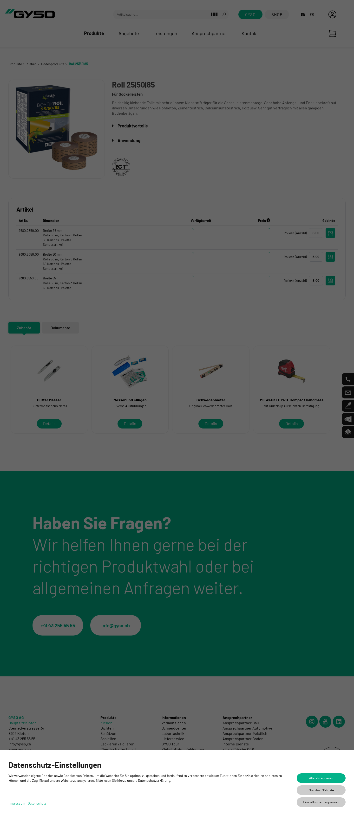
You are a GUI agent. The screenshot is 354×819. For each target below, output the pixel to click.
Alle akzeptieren (321, 778)
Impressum (16, 803)
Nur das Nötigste (321, 790)
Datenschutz (37, 803)
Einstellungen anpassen (321, 802)
